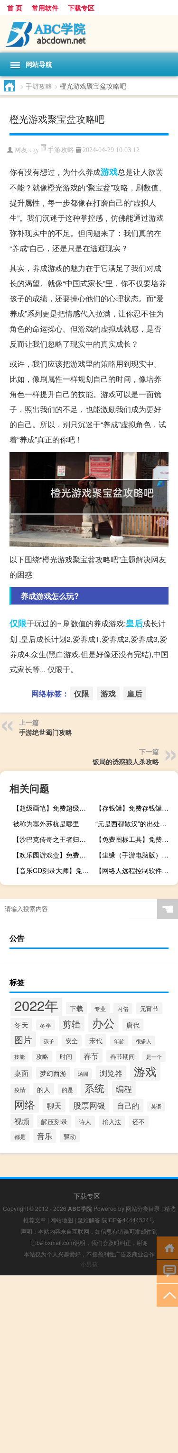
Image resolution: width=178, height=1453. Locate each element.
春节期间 (122, 1056)
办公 (103, 1022)
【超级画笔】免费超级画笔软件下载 (53, 807)
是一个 (154, 1056)
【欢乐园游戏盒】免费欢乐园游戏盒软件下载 (53, 854)
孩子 (49, 1041)
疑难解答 (88, 1220)
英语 (156, 1106)
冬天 (21, 1024)
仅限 (18, 623)
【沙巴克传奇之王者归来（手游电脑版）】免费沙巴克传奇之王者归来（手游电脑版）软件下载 (53, 839)
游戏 (109, 171)
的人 (43, 1089)
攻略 (42, 1056)
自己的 (128, 1105)
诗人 (85, 1121)
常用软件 (45, 7)
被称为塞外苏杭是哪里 (46, 823)
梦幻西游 (53, 1073)
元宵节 (149, 1008)
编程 (124, 1088)
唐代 (133, 1024)
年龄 (119, 1041)
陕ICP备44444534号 (128, 1220)
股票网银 (89, 1105)
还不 (138, 1121)
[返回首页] (167, 1247)
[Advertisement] (89, 1364)
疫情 (20, 1089)
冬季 (45, 1025)
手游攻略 (39, 85)
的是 (67, 1089)
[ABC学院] (89, 34)
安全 (72, 1040)
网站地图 (61, 1220)
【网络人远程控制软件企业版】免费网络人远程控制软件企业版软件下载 (135, 870)
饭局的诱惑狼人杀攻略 (126, 761)
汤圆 (83, 1073)
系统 (94, 1088)
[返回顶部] (167, 1294)
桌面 (21, 1073)
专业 (100, 1008)
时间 (66, 1056)
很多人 (143, 1041)
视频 (21, 1121)
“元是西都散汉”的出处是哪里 (135, 823)
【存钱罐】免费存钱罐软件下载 (135, 807)
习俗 (123, 1008)
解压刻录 (54, 1121)
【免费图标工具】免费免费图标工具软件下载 (135, 839)
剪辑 (72, 1023)
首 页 (14, 7)
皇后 (134, 623)
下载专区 (81, 7)
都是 (20, 1136)
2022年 (36, 1005)
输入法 (112, 1121)
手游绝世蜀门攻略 (45, 732)
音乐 (44, 1135)
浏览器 (111, 1072)
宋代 (96, 1040)
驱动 (70, 1136)
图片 (23, 1039)
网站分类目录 (143, 1208)
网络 (24, 1103)
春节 (91, 1055)
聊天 (54, 1105)
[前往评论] (167, 1271)
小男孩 (89, 1264)
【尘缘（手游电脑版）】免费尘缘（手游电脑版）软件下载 (135, 854)
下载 (76, 1008)
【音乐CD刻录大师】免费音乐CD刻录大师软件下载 (53, 870)
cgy (34, 149)
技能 (19, 1056)
